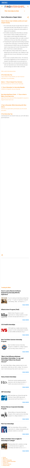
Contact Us (5, 462)
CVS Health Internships (8, 324)
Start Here (4, 2)
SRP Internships (6, 392)
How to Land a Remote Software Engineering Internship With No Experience (11, 292)
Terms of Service (7, 464)
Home (4, 457)
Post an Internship (7, 460)
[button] (28, 17)
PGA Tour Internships (7, 423)
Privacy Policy (6, 465)
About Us (5, 458)
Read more (25, 305)
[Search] (28, 7)
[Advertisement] (15, 186)
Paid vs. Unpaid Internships (9, 461)
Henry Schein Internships (8, 377)
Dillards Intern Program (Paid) (10, 309)
